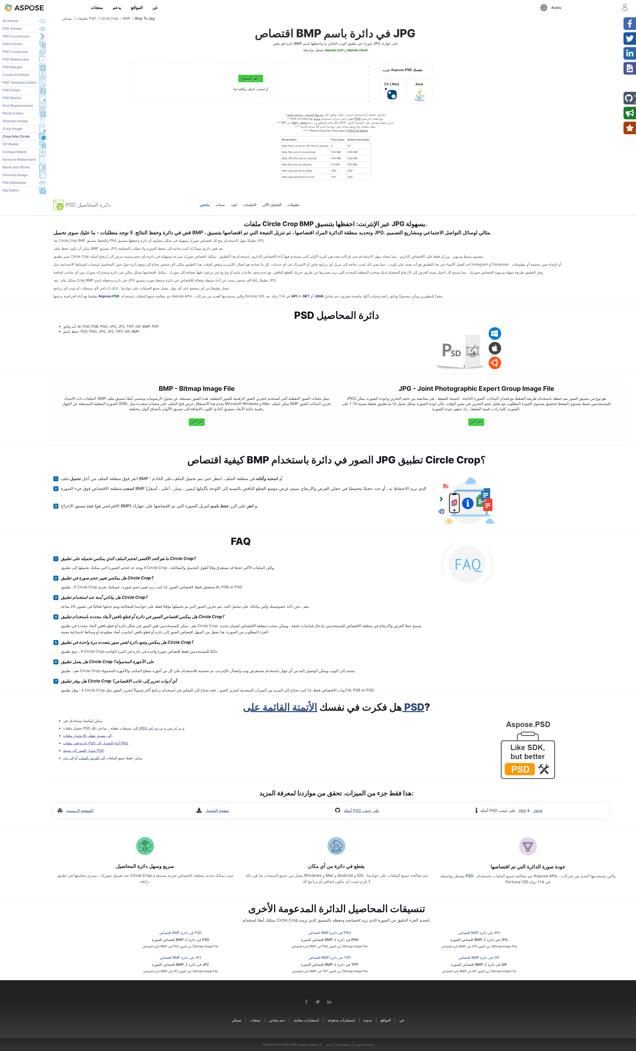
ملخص (205, 204)
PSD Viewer (12, 28)
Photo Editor (13, 113)
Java (303, 122)
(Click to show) (357, 130)
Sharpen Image (15, 121)
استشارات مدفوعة (341, 1020)
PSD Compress (15, 51)
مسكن (236, 1020)
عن (155, 7)
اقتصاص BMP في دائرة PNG (329, 932)
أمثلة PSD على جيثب (361, 810)
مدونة (367, 1020)
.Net (294, 122)
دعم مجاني (277, 1020)
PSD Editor (11, 90)
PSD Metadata (14, 182)
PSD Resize (11, 98)
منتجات (97, 7)
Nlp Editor (10, 190)
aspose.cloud (357, 50)
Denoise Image (15, 175)
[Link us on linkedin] (329, 1002)
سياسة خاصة (295, 115)
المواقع (137, 7)
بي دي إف (155, 728)
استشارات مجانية (306, 1020)
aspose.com (334, 50)
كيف (234, 204)
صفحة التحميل (217, 810)
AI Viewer (10, 21)
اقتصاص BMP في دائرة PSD (180, 932)
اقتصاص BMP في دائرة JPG (479, 932)
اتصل (329, 1044)
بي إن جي (174, 728)
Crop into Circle (16, 136)
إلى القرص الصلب (92, 758)
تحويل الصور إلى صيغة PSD (83, 750)
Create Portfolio (16, 75)
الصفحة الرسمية (79, 810)
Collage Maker (14, 152)
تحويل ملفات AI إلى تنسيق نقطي (87, 735)
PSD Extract (12, 44)
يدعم (117, 7)
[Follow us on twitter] (318, 1002)
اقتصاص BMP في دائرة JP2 (180, 957)
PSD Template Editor (19, 82)
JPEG (143, 728)
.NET (306, 296)
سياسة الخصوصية (364, 1044)
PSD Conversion (16, 36)
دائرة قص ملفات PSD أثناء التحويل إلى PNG (95, 743)
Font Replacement (17, 105)
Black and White (16, 167)
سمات (220, 204)
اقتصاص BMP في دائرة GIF (479, 957)
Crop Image (12, 128)
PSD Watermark (15, 59)
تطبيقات (293, 204)
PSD (470, 875)
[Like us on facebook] (306, 1002)
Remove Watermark (19, 159)
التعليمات (249, 204)
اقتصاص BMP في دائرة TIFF (330, 957)
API (294, 296)
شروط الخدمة (314, 115)
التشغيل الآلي (271, 204)
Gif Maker (10, 144)
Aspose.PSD (108, 296)
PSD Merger (12, 67)
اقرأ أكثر (197, 422)
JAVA (319, 296)
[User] (625, 8)
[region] (326, 158)
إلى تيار (68, 758)
